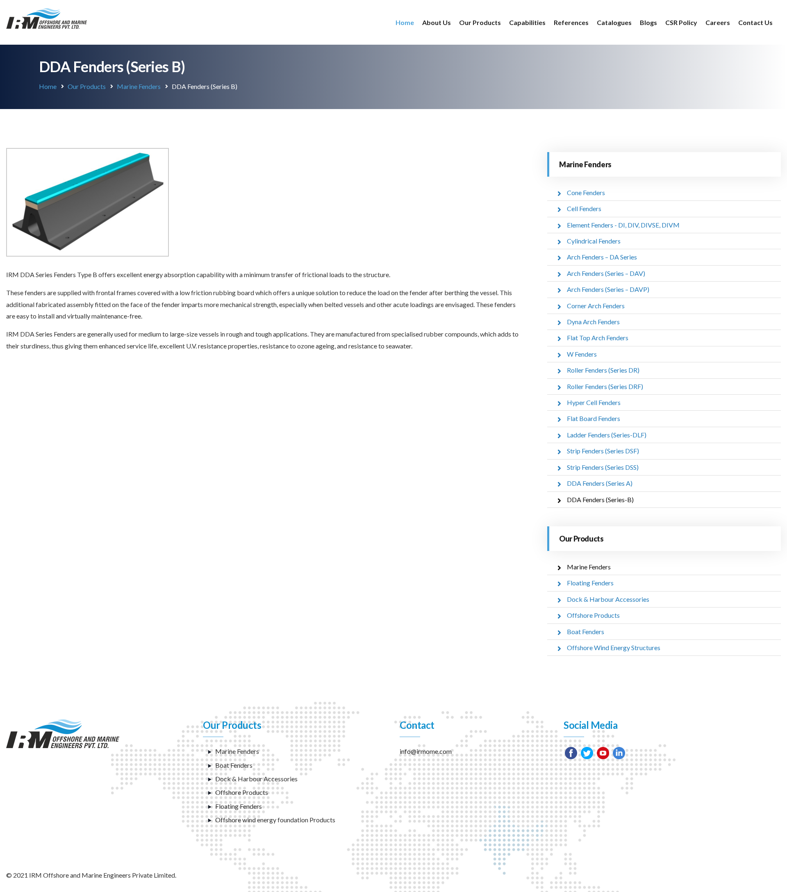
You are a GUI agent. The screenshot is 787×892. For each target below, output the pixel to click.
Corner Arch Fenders (596, 305)
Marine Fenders (139, 86)
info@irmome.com (426, 751)
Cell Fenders (584, 208)
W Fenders (582, 354)
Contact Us (755, 22)
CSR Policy (681, 22)
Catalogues (614, 22)
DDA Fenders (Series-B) (600, 499)
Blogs (648, 22)
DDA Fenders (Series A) (599, 483)
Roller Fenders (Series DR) (603, 370)
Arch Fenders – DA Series (602, 257)
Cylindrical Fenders (594, 241)
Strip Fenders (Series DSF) (603, 451)
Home (405, 22)
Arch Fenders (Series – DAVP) (608, 289)
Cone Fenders (586, 192)
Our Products (480, 22)
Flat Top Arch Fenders (597, 337)
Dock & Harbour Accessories (608, 599)
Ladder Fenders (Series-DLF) (606, 435)
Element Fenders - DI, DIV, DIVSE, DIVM (623, 225)
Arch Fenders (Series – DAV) (606, 273)
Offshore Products (593, 615)
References (571, 22)
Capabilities (527, 22)
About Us (436, 22)
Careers (717, 22)
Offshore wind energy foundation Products (275, 820)
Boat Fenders (585, 631)
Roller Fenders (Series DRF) (605, 386)
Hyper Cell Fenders (594, 402)
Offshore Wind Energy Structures (613, 647)
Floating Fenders (590, 583)
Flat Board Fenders (593, 418)
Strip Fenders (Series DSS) (603, 467)
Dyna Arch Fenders (593, 321)
